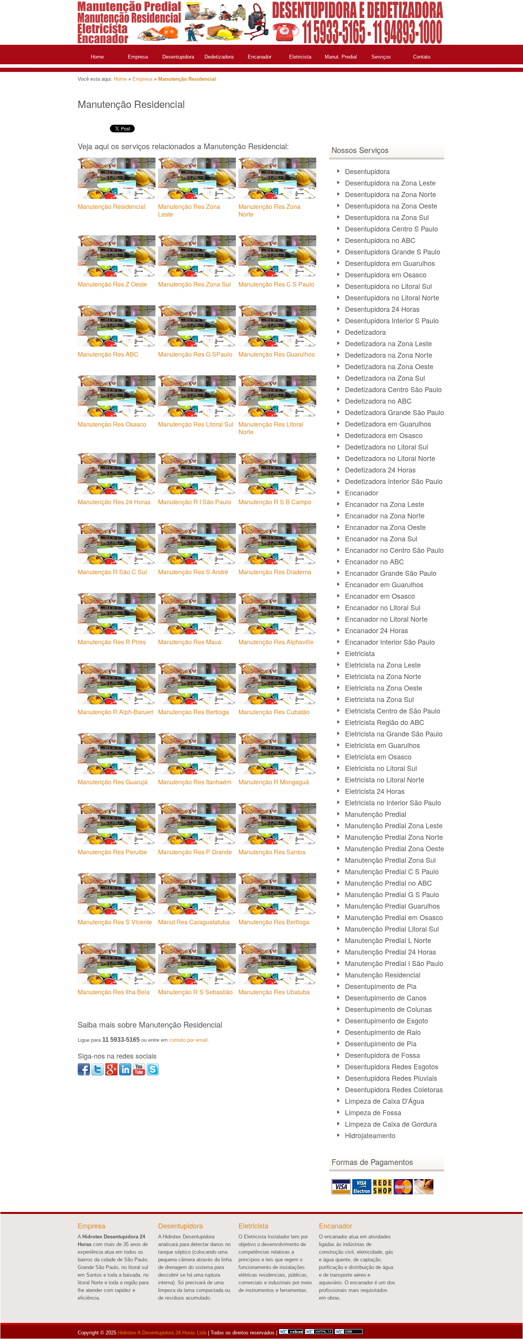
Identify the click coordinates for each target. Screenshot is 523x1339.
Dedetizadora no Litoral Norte (390, 458)
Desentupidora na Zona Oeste (391, 205)
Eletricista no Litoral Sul (381, 768)
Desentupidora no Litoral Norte (392, 297)
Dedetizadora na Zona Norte (388, 355)
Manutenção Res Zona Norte (270, 210)
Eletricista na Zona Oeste (383, 687)
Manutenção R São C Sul (112, 571)
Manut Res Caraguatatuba (194, 921)
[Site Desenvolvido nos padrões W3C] (319, 1333)
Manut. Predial (341, 57)
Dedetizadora (219, 57)
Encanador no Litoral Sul (382, 607)
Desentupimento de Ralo (383, 1032)
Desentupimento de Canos (386, 997)
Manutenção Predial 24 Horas (390, 951)
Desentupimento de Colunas (388, 1009)
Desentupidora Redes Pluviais (391, 1078)
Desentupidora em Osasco (386, 274)
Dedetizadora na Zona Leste (388, 343)
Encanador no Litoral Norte (386, 619)
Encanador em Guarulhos (384, 584)
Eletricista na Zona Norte (383, 676)
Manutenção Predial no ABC (388, 883)
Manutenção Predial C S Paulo (392, 871)
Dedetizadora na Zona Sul (385, 378)
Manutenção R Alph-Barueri (116, 711)
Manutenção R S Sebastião (195, 991)
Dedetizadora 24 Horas (380, 469)
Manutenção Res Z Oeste (112, 284)
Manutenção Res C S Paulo (276, 284)
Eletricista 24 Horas (375, 791)
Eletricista (300, 57)
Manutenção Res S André (193, 571)
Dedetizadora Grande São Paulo (394, 412)
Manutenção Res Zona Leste (189, 210)
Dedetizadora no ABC (378, 401)
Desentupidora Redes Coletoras (394, 1089)
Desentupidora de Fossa (382, 1055)
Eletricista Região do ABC (384, 722)
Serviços (381, 57)
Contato (421, 57)
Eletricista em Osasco (378, 756)
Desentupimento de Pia (381, 986)
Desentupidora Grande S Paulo (392, 251)
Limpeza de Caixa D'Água (384, 1101)
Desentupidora (178, 57)
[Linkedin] (125, 1074)
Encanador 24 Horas (376, 630)
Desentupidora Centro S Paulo (391, 228)
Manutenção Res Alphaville (276, 641)
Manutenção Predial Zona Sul (390, 860)
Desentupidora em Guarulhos (390, 263)
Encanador (259, 57)
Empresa (138, 57)
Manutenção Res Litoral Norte (271, 428)
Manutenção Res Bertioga (193, 711)
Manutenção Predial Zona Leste (394, 825)
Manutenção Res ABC (108, 354)
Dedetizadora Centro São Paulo (393, 389)
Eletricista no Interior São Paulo (393, 802)
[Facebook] (84, 1074)
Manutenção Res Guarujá (112, 781)
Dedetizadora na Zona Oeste (389, 366)
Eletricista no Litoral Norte (384, 779)
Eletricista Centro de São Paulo (392, 710)
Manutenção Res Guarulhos (277, 354)
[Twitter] (98, 1074)
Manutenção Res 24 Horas (114, 501)
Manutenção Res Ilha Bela (114, 991)
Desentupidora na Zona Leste (390, 182)
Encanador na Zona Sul (381, 538)
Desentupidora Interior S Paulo (392, 320)
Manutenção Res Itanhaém (194, 781)
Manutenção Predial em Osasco (394, 917)
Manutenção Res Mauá (189, 641)
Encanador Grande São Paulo (390, 573)
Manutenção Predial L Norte (388, 940)
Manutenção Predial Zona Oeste (394, 848)
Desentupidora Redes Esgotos (391, 1066)
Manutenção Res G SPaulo (195, 354)
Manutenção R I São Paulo (194, 501)
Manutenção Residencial (187, 79)
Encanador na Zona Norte (385, 515)
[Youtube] (139, 1074)
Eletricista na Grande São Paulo (394, 733)
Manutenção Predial (375, 814)
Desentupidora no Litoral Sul (388, 286)
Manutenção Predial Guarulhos (392, 906)
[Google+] (111, 1074)
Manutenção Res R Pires (112, 641)
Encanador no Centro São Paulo (394, 550)
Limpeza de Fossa (373, 1112)
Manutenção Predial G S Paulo (392, 894)
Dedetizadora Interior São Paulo (394, 481)
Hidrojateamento (370, 1135)
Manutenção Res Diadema (275, 571)
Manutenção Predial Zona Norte (394, 837)
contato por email (188, 1040)
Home (97, 57)
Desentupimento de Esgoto (386, 1020)
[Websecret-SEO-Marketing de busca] (291, 1333)
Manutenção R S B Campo (275, 501)
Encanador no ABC (374, 561)
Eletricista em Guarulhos (382, 745)
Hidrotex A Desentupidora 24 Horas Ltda (161, 1333)
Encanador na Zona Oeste (385, 527)
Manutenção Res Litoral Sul (196, 424)
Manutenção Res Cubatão (274, 711)
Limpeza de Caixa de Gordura (391, 1124)
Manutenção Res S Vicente (115, 921)
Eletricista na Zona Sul (379, 699)
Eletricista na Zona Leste (383, 665)
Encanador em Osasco (380, 596)
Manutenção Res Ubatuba (274, 991)
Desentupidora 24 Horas (382, 309)
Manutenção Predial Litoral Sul (392, 928)
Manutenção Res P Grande (195, 851)
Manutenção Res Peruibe (112, 851)
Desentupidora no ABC (380, 240)
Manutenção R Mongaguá (274, 781)
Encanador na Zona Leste (384, 504)
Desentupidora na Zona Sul (387, 217)
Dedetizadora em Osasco (384, 435)
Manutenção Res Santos (272, 851)
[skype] (153, 1074)
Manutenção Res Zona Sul (194, 284)
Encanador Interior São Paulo (390, 642)
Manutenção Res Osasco (112, 424)
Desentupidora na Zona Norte (390, 194)
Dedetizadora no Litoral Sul (386, 446)
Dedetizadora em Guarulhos (388, 423)
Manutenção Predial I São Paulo (394, 963)
